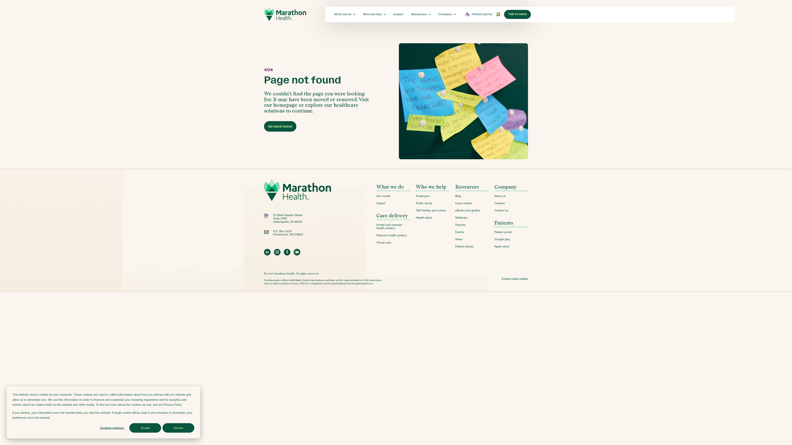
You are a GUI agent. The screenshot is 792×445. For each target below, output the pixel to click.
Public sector (424, 203)
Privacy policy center (515, 278)
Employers (423, 196)
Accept (145, 428)
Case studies (463, 203)
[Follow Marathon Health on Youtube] (297, 252)
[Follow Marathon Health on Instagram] (277, 252)
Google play (502, 239)
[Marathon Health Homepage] (285, 14)
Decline (178, 428)
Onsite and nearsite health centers (389, 226)
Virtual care (383, 242)
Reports (460, 224)
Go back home (280, 126)
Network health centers (391, 235)
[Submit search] (498, 14)
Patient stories (464, 246)
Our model (383, 196)
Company (505, 187)
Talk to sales (517, 14)
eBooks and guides (467, 210)
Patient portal (482, 14)
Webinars (461, 217)
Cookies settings (112, 428)
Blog (458, 196)
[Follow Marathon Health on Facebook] (287, 252)
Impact (380, 203)
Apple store (501, 246)
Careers (499, 203)
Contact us (501, 210)
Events (459, 232)
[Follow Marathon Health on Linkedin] (267, 252)
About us (500, 196)
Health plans (424, 217)
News (458, 239)
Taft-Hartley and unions (431, 210)
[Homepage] (297, 196)
